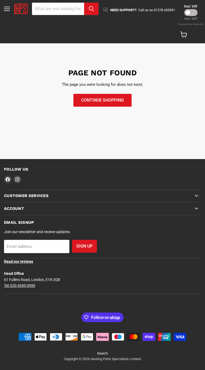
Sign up (84, 246)
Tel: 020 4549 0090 (19, 285)
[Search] (91, 9)
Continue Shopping (102, 100)
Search (102, 353)
